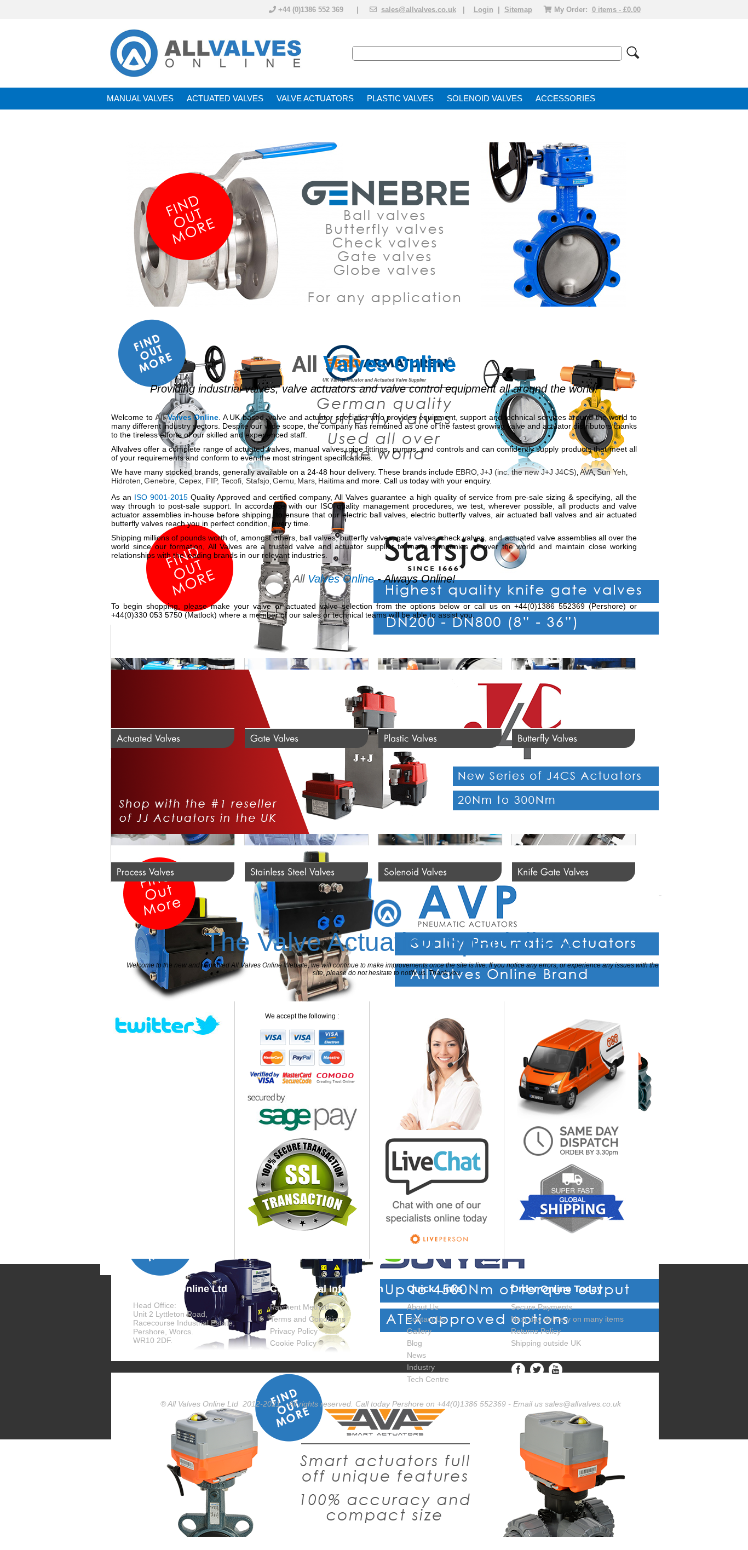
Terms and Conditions (308, 1319)
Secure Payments (541, 1307)
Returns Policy (536, 1331)
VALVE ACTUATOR (312, 98)
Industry (421, 1367)
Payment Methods (301, 1307)
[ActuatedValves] (172, 686)
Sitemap (518, 9)
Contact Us (426, 1319)
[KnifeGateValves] (573, 819)
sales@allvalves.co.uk (418, 9)
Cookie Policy (293, 1343)
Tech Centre (428, 1379)
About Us (423, 1307)
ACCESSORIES (565, 98)
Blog (414, 1343)
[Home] (205, 78)
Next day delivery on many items (567, 1319)
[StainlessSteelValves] (306, 819)
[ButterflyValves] (573, 686)
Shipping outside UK (546, 1343)
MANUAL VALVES (140, 98)
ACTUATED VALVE (222, 98)
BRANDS (124, 120)
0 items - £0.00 (616, 9)
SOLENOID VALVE (482, 98)
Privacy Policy (294, 1331)
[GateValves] (306, 686)
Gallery (419, 1331)
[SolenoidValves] (440, 819)
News (416, 1355)
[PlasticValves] (440, 686)
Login (483, 9)
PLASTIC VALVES (400, 98)
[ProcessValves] (172, 819)
